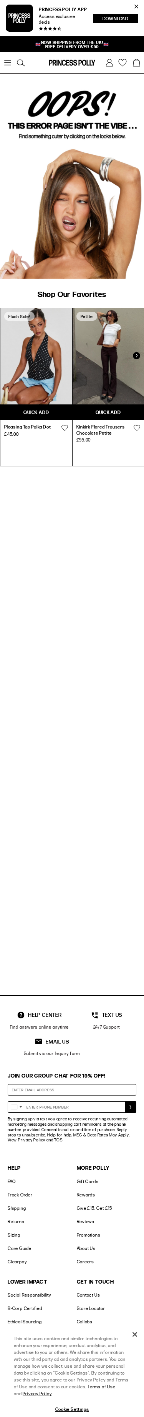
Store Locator (91, 1308)
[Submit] (130, 1107)
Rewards (86, 1195)
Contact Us (88, 1295)
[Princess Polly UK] (72, 63)
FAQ (11, 1181)
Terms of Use (102, 1386)
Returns (16, 1221)
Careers (85, 1261)
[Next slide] (136, 355)
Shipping (17, 1208)
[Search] (20, 62)
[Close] (134, 1334)
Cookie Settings (72, 1409)
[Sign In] (109, 62)
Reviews (86, 1221)
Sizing (14, 1235)
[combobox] (16, 1107)
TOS (58, 1140)
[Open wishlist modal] (65, 427)
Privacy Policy (31, 1140)
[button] (136, 62)
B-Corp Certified (25, 1308)
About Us (86, 1248)
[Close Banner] (136, 6)
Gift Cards (88, 1181)
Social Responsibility (29, 1295)
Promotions (89, 1235)
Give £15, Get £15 (95, 1208)
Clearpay (17, 1261)
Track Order (20, 1195)
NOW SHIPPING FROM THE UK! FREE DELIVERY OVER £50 (72, 44)
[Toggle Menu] (7, 62)
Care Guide (19, 1248)
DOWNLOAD (120, 19)
